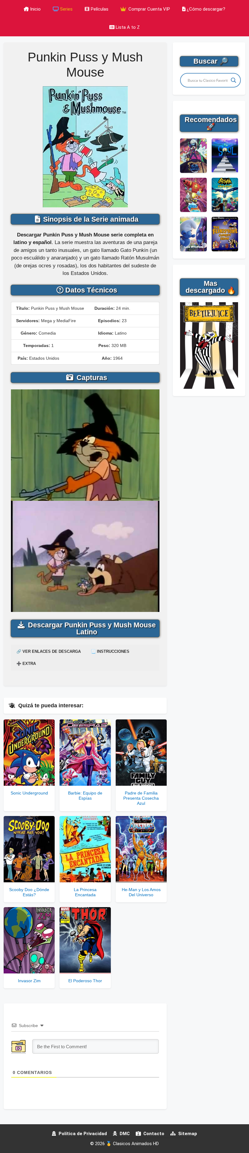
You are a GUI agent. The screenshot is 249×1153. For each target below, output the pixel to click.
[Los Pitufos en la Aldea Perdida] (193, 234)
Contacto (153, 1133)
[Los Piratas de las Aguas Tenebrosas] (193, 155)
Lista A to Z (128, 27)
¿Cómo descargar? (206, 9)
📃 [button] (110, 651)
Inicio (35, 9)
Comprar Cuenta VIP (148, 9)
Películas (99, 9)
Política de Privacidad (82, 1133)
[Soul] (225, 155)
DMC (124, 1133)
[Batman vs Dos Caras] (225, 195)
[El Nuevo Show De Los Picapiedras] (225, 234)
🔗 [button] (48, 651)
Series (66, 9)
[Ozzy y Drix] (193, 195)
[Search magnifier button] (233, 80)
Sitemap (187, 1133)
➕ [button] (26, 663)
